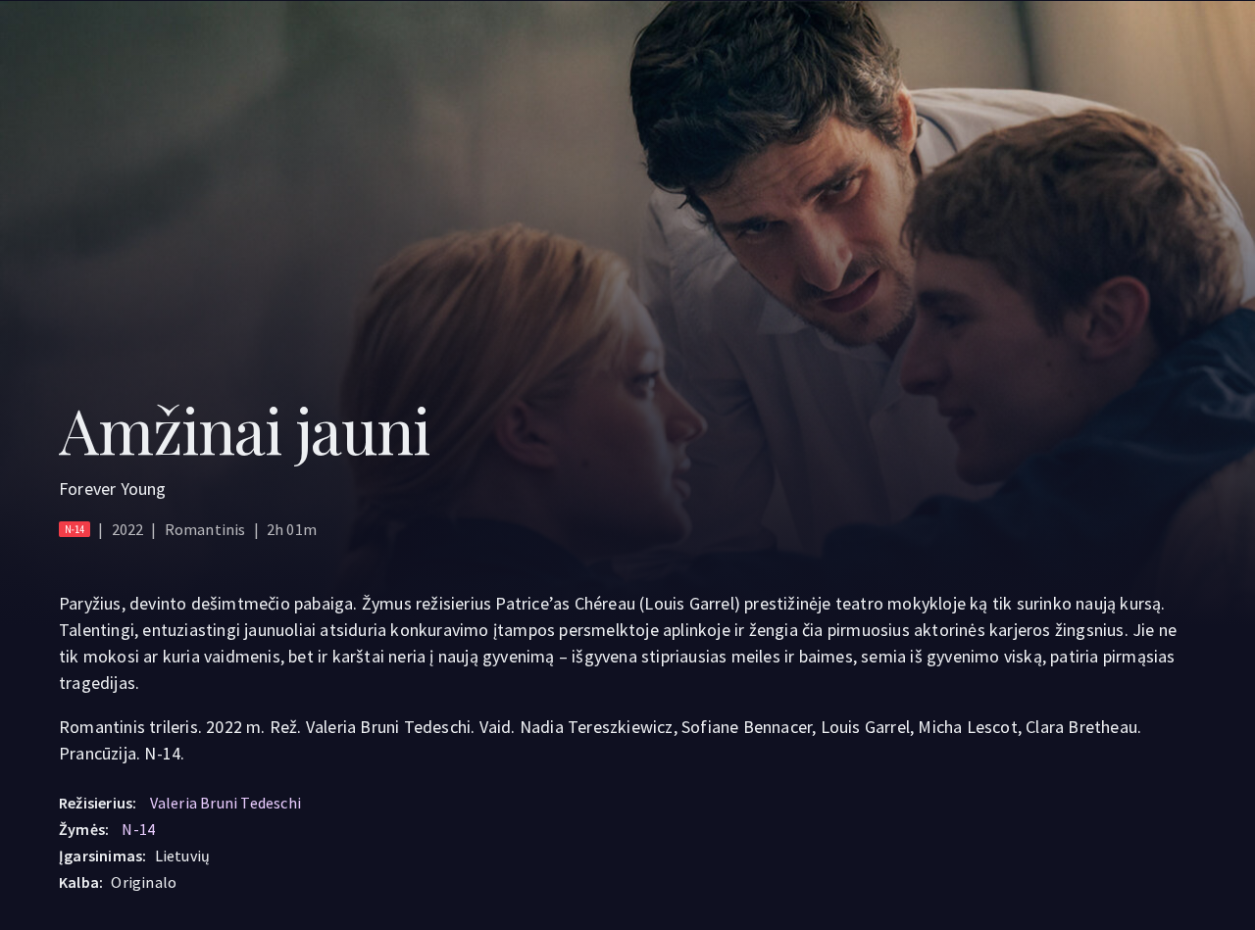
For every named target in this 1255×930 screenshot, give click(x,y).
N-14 (138, 829)
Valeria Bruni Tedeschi (225, 802)
